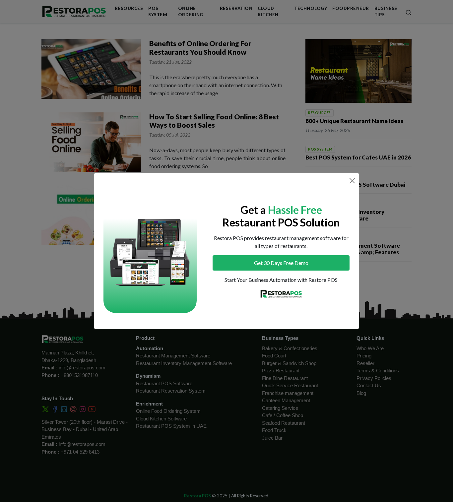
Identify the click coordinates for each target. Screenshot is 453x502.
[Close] (352, 181)
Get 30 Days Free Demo (281, 263)
